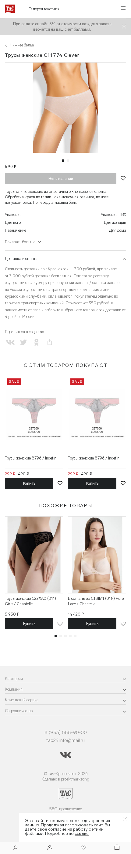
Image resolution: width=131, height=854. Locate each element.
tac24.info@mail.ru (65, 740)
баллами (82, 29)
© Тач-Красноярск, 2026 (66, 773)
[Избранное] (83, 848)
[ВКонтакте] (10, 342)
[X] (23, 342)
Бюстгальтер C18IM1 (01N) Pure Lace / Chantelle (96, 601)
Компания (14, 689)
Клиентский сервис (21, 700)
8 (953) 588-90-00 (65, 732)
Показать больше (20, 242)
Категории (14, 678)
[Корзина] (116, 848)
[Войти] (49, 848)
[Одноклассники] (36, 342)
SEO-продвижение (65, 809)
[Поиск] (15, 848)
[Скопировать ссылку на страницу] (49, 342)
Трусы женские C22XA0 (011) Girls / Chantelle (30, 601)
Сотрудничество (19, 711)
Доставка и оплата (21, 258)
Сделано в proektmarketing (65, 779)
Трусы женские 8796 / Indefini (31, 458)
